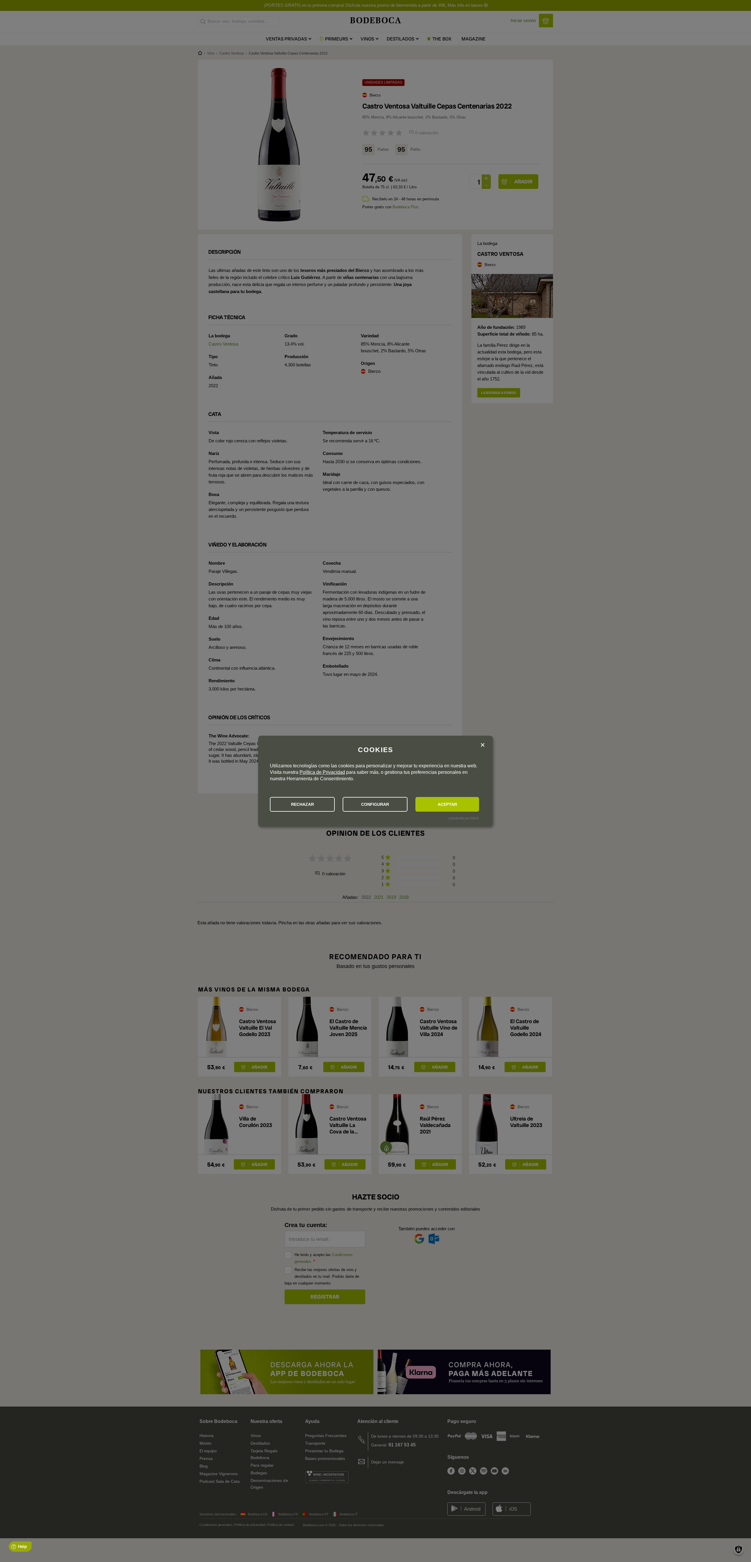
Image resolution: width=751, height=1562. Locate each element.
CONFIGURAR (375, 804)
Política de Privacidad (322, 772)
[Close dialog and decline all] (482, 745)
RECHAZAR (302, 804)
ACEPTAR (447, 804)
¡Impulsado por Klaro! (463, 818)
